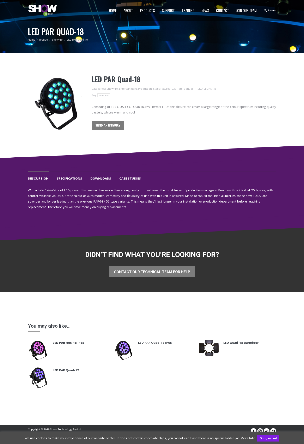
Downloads (100, 178)
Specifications (69, 178)
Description (38, 178)
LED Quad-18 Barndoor (241, 342)
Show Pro (104, 95)
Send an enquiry (107, 125)
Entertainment (128, 88)
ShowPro (57, 39)
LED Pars (177, 88)
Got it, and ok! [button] (268, 438)
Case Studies (130, 178)
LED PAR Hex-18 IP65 (68, 342)
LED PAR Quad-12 (66, 370)
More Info (248, 438)
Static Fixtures (161, 88)
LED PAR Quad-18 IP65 (155, 342)
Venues (189, 88)
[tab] (38, 176)
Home (31, 39)
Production (145, 88)
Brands (43, 39)
